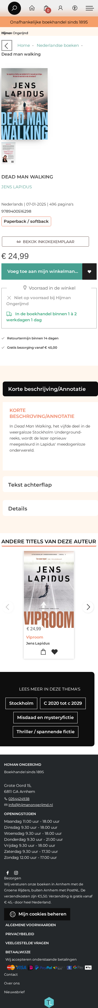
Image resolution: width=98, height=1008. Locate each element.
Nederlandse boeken (58, 45)
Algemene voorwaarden (30, 925)
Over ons (12, 983)
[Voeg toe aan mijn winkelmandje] (43, 652)
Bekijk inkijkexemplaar (47, 241)
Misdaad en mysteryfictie (45, 717)
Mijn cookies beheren (41, 914)
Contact (11, 974)
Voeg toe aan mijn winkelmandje (43, 271)
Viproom (34, 637)
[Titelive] (49, 1001)
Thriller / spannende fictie (46, 731)
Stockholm (21, 703)
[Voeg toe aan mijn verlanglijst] (89, 271)
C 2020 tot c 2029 (63, 703)
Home (23, 45)
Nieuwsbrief (14, 992)
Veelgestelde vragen (27, 943)
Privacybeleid (19, 934)
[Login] (60, 8)
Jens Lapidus (16, 186)
